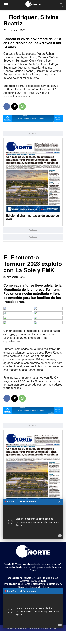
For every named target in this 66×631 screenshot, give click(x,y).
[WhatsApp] (22, 106)
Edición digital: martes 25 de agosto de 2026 (32, 217)
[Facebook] (6, 106)
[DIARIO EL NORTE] (33, 4)
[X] (14, 106)
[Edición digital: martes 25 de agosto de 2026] (33, 176)
